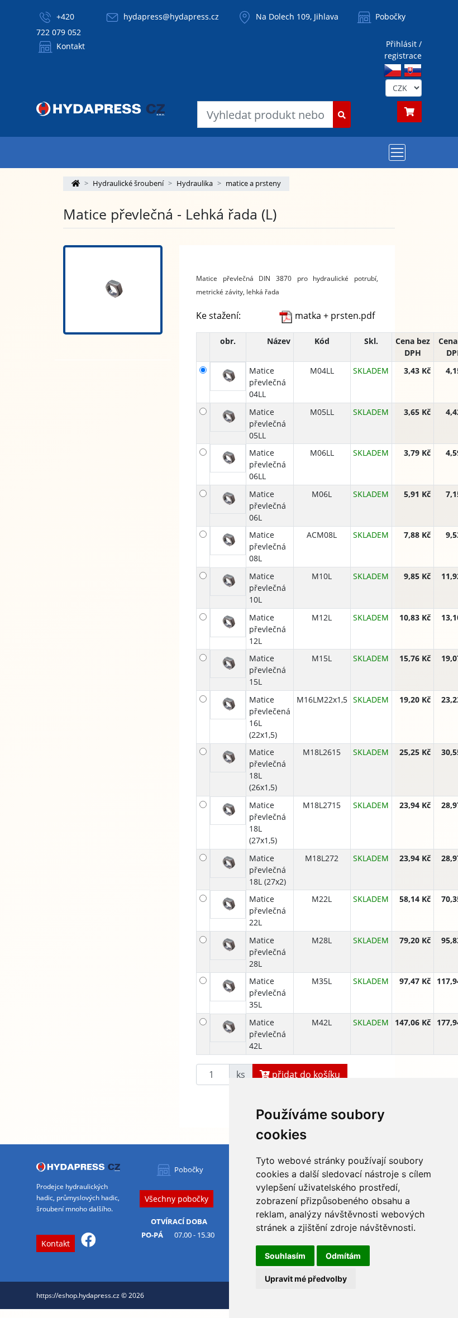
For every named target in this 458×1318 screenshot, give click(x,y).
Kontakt (69, 46)
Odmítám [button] (343, 1255)
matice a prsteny (253, 183)
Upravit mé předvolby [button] (306, 1278)
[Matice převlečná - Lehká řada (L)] (112, 289)
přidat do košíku (305, 1074)
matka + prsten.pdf (334, 315)
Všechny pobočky (176, 1198)
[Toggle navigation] (397, 152)
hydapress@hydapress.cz (171, 16)
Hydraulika (194, 183)
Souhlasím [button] (285, 1255)
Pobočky (389, 16)
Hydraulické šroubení (128, 183)
